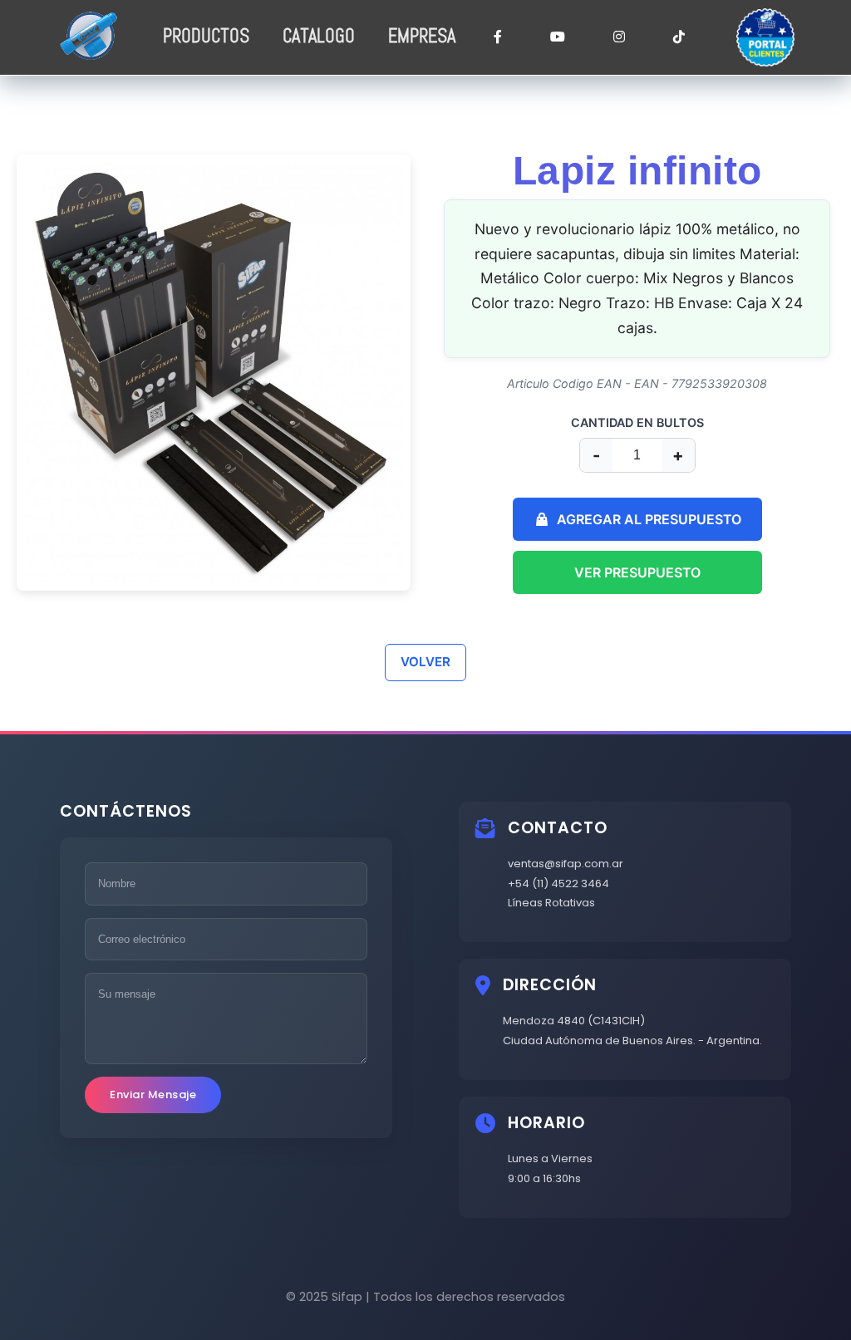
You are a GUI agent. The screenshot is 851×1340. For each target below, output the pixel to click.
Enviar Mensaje (153, 1094)
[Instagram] (619, 37)
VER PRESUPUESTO (637, 572)
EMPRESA (421, 36)
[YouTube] (558, 37)
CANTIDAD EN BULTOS (637, 422)
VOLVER (425, 662)
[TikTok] (679, 37)
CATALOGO (319, 36)
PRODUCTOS (206, 36)
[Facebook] (498, 37)
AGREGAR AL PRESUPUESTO (649, 519)
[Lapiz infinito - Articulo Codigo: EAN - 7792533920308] (214, 373)
